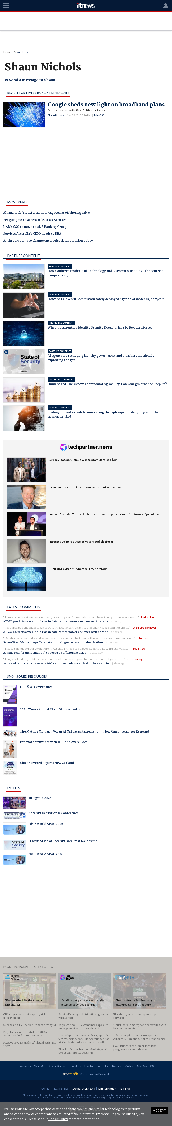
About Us (39, 1066)
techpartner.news (83, 1088)
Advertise (103, 1066)
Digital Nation (107, 1088)
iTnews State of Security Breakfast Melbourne (63, 842)
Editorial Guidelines (58, 1066)
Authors (22, 52)
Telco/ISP (99, 115)
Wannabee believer (144, 627)
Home (7, 52)
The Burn (143, 638)
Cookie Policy (58, 1119)
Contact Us (24, 1066)
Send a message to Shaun (31, 80)
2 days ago (112, 642)
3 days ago (96, 652)
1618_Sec (139, 648)
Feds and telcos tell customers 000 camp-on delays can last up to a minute (56, 663)
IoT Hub (125, 1088)
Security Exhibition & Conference (53, 814)
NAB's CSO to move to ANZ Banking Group (35, 227)
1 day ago (117, 621)
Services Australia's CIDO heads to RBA (32, 234)
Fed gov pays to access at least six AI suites (34, 220)
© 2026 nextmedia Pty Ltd (94, 1074)
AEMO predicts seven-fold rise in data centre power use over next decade (55, 621)
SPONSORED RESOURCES (27, 676)
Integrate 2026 (40, 798)
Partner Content (23, 255)
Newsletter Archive (123, 1066)
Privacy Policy (105, 1097)
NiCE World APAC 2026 (46, 824)
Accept (159, 1110)
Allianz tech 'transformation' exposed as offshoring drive (46, 213)
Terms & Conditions (125, 1097)
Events (13, 788)
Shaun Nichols (56, 115)
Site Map (142, 1066)
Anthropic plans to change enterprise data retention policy (48, 241)
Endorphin (147, 617)
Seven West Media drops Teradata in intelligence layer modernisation (53, 642)
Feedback (89, 1066)
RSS (152, 1066)
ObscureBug (134, 659)
